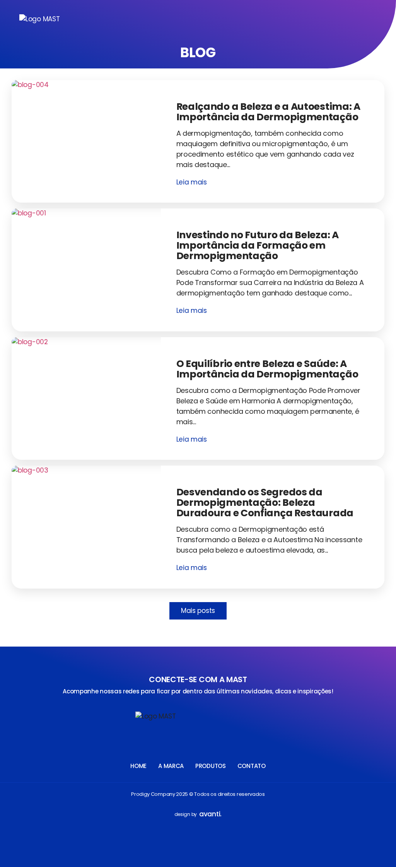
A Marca (171, 766)
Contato (251, 766)
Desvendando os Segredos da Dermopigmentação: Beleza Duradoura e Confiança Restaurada (264, 502)
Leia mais (191, 182)
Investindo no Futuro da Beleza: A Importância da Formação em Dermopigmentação (257, 245)
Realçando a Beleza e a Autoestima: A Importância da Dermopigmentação (268, 111)
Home (138, 766)
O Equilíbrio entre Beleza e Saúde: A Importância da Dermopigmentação (267, 368)
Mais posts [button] (198, 610)
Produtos (210, 766)
